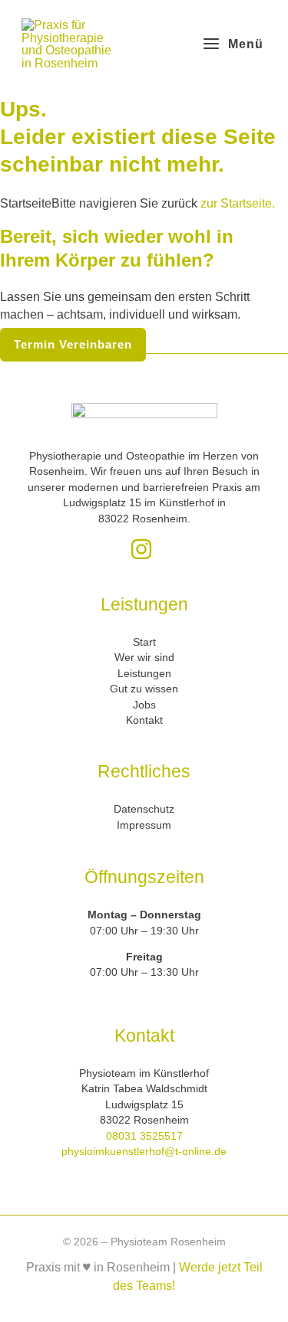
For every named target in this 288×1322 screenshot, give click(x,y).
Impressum (144, 825)
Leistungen (144, 673)
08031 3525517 (144, 1136)
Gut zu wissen (144, 689)
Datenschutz (144, 809)
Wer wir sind (144, 657)
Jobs (144, 705)
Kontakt (144, 720)
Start (144, 642)
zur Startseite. (236, 203)
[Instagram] (141, 549)
